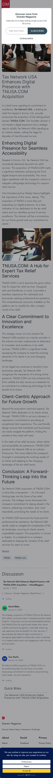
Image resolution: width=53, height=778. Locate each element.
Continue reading (26, 38)
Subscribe (37, 31)
